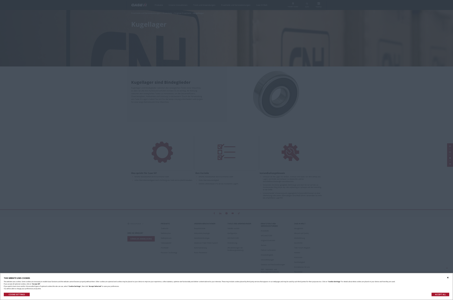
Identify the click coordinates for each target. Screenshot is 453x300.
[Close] (447, 277)
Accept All (440, 294)
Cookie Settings (17, 294)
